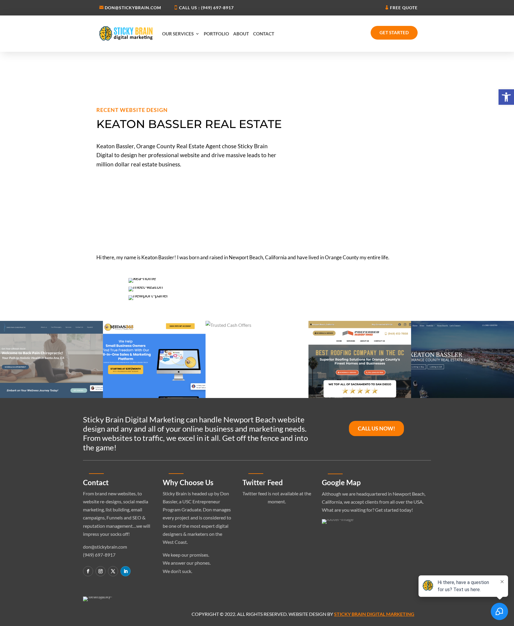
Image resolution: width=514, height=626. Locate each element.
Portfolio (216, 33)
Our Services (178, 33)
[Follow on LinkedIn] (125, 571)
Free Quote (404, 7)
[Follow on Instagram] (100, 571)
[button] (506, 97)
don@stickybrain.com (133, 7)
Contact (263, 33)
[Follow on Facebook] (88, 571)
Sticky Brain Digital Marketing (374, 614)
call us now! (376, 428)
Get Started (394, 32)
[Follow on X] (113, 571)
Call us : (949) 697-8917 (206, 7)
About (241, 33)
